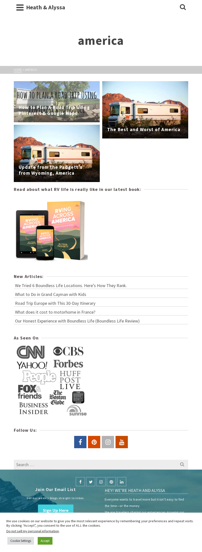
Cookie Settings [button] (20, 541)
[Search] (182, 7)
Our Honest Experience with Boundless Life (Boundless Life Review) (77, 321)
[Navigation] (20, 7)
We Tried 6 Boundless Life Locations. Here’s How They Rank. (71, 285)
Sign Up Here (55, 510)
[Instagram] (101, 481)
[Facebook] (80, 481)
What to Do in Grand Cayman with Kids (50, 294)
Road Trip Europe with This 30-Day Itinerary (55, 303)
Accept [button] (45, 541)
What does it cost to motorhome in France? (55, 312)
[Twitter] (90, 481)
